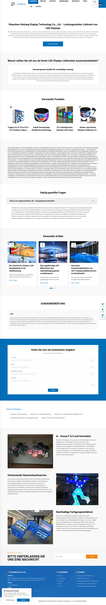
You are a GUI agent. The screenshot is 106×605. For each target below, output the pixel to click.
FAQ (31, 6)
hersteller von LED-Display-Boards (40, 414)
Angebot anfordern (53, 44)
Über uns (60, 575)
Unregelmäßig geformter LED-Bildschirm (88, 581)
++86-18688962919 (12, 585)
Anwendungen (61, 578)
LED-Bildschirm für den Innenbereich (87, 586)
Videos (60, 583)
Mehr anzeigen (13, 280)
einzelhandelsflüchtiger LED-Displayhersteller (24, 418)
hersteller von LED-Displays (18, 414)
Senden (53, 390)
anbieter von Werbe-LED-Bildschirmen (53, 418)
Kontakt (38, 6)
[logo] (18, 4)
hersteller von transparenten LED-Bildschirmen (69, 414)
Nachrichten (61, 581)
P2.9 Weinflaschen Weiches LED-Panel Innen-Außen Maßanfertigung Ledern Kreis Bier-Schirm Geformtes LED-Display (65, 128)
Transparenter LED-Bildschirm (85, 575)
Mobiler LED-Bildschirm (84, 578)
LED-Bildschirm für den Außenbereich (87, 583)
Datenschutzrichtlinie (81, 601)
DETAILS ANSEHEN (18, 114)
